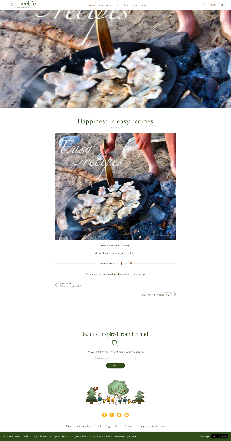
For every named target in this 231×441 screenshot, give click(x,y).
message (141, 274)
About (92, 5)
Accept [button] (215, 436)
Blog (126, 5)
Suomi (206, 5)
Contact (144, 5)
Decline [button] (223, 436)
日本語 (213, 5)
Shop (134, 5)
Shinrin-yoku (105, 5)
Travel (117, 5)
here (134, 253)
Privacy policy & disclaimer (151, 427)
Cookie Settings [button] (203, 436)
